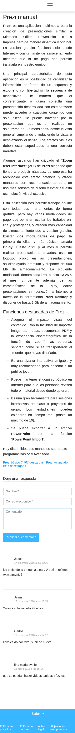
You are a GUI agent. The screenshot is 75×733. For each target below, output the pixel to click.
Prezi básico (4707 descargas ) (24, 462)
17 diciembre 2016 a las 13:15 (31, 601)
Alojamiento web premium (58, 728)
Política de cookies (26, 728)
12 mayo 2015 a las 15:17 (28, 668)
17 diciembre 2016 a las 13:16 (31, 562)
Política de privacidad (6, 728)
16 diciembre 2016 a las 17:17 (31, 635)
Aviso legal (41, 728)
